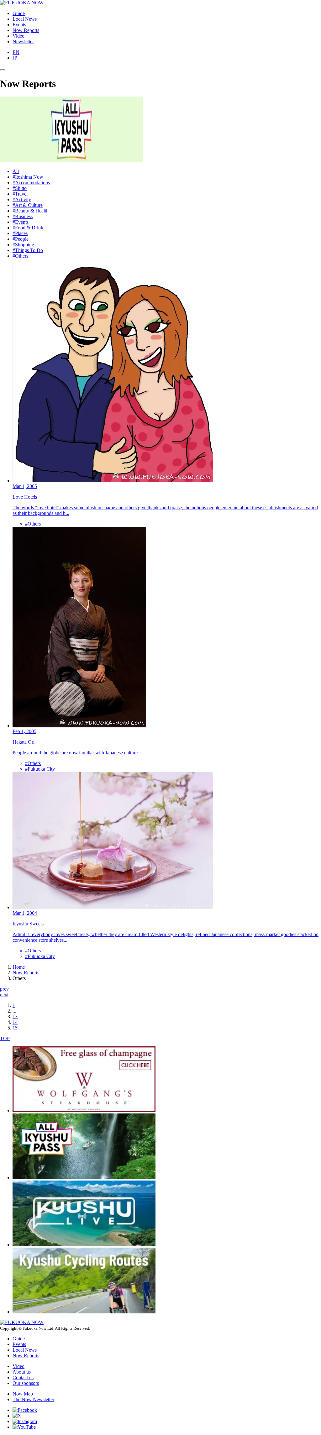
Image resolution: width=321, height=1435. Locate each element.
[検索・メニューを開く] (2, 70)
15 (15, 1027)
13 (15, 1016)
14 (15, 1022)
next (4, 994)
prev (4, 989)
